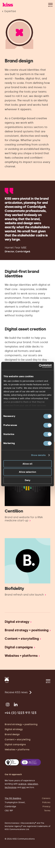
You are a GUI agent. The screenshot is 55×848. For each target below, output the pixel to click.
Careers (46, 798)
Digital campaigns (15, 744)
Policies (46, 802)
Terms (47, 810)
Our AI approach (13, 774)
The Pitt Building (13, 798)
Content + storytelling (17, 739)
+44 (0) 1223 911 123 (20, 713)
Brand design (12, 734)
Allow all (27, 463)
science (22, 784)
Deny (27, 480)
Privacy (46, 806)
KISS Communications (7, 5)
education (33, 784)
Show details (38, 455)
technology (11, 787)
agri (24, 787)
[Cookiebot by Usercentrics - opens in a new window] (39, 366)
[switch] (47, 425)
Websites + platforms (17, 749)
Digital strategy (14, 729)
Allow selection (27, 472)
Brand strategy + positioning (21, 724)
